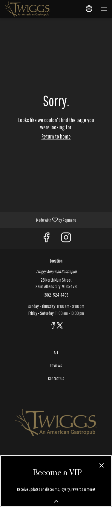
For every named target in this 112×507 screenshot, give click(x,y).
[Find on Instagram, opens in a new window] (66, 238)
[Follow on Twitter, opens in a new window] (59, 326)
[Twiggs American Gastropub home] (31, 8)
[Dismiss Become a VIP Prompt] (101, 465)
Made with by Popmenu (40, 220)
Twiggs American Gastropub (56, 422)
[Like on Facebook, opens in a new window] (46, 238)
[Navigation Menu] (104, 9)
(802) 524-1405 (56, 294)
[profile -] (89, 8)
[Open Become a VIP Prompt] (56, 501)
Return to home (56, 136)
